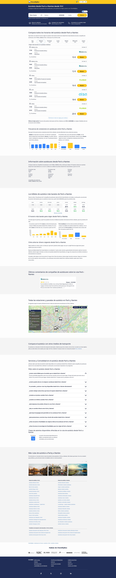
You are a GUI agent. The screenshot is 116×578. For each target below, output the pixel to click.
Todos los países (72, 566)
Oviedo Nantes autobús (63, 515)
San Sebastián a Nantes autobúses (65, 521)
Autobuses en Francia (38, 543)
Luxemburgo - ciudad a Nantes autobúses (66, 504)
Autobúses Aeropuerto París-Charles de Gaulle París (39, 532)
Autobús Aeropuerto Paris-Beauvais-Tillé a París (39, 530)
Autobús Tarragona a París (34, 524)
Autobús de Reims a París (34, 510)
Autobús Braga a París (33, 489)
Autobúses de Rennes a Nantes (64, 519)
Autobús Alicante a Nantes (63, 482)
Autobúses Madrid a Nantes (63, 506)
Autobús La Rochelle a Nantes (64, 502)
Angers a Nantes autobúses (63, 487)
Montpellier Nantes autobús (64, 513)
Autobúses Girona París (34, 497)
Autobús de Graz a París (34, 500)
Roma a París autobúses (34, 513)
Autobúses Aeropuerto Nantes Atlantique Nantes (68, 530)
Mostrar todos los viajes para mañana (58, 118)
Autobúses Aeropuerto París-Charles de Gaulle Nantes (69, 532)
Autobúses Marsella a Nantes (64, 508)
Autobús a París (47, 543)
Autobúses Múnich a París (34, 508)
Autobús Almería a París (34, 482)
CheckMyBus (31, 543)
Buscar (82, 57)
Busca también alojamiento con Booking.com (38, 18)
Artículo (70, 564)
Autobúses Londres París (34, 502)
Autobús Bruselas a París (34, 491)
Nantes (83, 307)
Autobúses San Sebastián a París (35, 517)
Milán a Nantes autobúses (63, 510)
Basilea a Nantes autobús (63, 489)
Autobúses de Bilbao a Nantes (64, 491)
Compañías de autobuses (40, 566)
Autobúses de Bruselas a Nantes (64, 495)
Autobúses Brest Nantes (63, 493)
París (76, 307)
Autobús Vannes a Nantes (63, 524)
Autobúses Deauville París (34, 495)
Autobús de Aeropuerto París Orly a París (37, 534)
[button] (61, 319)
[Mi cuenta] (77, 2)
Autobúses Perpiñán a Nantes (64, 517)
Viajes (52, 566)
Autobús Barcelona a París (34, 484)
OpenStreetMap (80, 332)
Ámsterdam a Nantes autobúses (64, 484)
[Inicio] (33, 2)
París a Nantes (78, 348)
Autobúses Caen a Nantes (63, 497)
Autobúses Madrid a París (34, 506)
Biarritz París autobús (33, 487)
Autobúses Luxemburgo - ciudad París (37, 504)
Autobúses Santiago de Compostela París (37, 519)
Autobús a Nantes (54, 543)
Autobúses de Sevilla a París (34, 521)
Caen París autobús (33, 493)
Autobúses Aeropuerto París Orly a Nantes (66, 534)
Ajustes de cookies (56, 564)
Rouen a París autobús (33, 515)
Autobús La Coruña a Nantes (64, 500)
